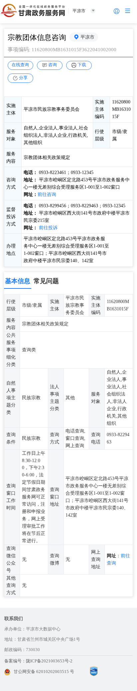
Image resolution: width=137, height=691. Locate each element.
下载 (81, 64)
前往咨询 (47, 194)
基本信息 (17, 280)
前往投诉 (48, 227)
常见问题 (46, 280)
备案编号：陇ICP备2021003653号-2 (38, 660)
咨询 (52, 64)
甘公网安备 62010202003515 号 (44, 671)
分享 (23, 77)
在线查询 (20, 64)
